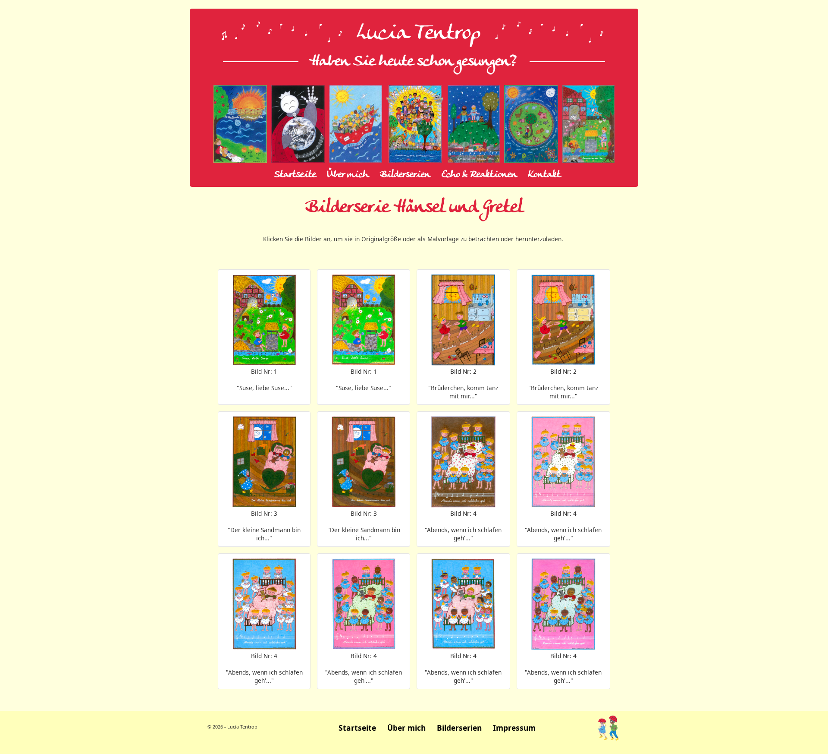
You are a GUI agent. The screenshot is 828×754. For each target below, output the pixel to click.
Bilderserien (405, 175)
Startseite (295, 175)
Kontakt (544, 175)
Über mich (348, 175)
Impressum (514, 727)
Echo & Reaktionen (479, 175)
